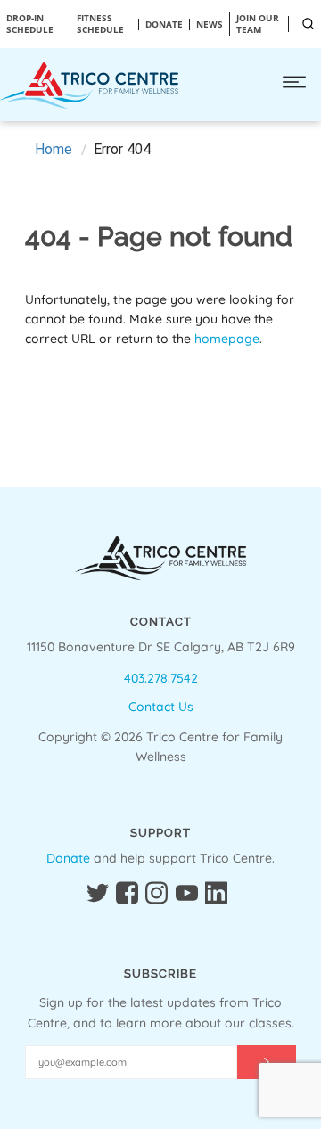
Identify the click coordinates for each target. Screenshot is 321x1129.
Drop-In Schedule (30, 24)
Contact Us (160, 707)
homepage (226, 339)
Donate (68, 858)
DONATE (164, 24)
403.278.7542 (161, 678)
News (209, 24)
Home (53, 149)
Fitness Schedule (100, 24)
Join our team (257, 24)
